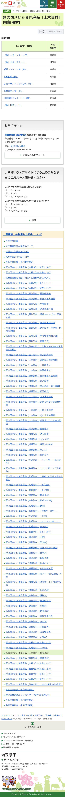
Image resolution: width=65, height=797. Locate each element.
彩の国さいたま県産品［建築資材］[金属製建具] (28, 632)
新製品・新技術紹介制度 (17, 251)
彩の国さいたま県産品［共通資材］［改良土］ (28, 484)
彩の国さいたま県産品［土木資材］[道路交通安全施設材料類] (33, 403)
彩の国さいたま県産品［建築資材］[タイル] (26, 621)
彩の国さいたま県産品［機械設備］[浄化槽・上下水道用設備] (33, 583)
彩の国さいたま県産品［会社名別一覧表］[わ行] (28, 679)
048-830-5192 (18, 146)
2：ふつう (12, 193)
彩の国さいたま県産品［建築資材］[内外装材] (27, 611)
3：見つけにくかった (17, 210)
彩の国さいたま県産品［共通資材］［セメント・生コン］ (33, 521)
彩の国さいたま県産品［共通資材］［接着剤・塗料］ (31, 511)
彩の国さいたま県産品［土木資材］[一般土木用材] (29, 410)
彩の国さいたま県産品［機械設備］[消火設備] (27, 434)
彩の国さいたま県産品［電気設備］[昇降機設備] (28, 293)
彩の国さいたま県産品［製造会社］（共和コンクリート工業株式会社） (34, 348)
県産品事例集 (12, 241)
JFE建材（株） (11, 76)
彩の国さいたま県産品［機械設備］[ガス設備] (27, 381)
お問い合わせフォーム (33, 155)
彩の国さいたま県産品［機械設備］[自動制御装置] (29, 568)
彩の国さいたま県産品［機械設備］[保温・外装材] (29, 444)
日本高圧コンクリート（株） (17, 98)
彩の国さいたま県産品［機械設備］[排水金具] (27, 455)
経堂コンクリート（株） (15, 69)
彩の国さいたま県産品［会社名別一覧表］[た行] (28, 283)
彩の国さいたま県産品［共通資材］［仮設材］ (28, 490)
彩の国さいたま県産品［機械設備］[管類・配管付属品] (32, 547)
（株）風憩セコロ (12, 105)
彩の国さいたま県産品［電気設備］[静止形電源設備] (30, 322)
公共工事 (38, 715)
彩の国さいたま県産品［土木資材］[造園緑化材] (28, 370)
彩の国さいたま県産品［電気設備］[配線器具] (27, 428)
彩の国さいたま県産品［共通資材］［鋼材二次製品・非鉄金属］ (34, 478)
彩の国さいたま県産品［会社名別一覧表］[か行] (28, 272)
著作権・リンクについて (14, 744)
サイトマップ (9, 733)
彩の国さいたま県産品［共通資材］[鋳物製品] (27, 526)
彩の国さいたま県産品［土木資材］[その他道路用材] (30, 415)
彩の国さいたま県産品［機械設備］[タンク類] (27, 439)
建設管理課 (21, 134)
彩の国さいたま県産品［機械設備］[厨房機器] (27, 590)
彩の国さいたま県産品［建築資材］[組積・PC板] (29, 500)
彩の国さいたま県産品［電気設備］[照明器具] (27, 341)
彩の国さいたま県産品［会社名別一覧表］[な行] (28, 288)
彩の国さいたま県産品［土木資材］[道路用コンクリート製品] (33, 422)
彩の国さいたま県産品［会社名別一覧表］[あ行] (28, 532)
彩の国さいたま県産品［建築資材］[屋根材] (26, 606)
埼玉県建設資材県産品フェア (19, 246)
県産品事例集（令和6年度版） (20, 700)
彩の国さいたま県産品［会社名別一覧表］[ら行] (28, 674)
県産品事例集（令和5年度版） (20, 689)
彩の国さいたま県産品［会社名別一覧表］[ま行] (28, 668)
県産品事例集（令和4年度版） (20, 262)
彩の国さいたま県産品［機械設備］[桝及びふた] (28, 563)
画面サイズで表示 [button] (55, 31)
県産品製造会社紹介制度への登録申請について (28, 278)
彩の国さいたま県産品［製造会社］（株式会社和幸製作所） (34, 684)
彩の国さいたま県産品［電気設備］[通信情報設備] (29, 309)
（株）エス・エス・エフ (15, 55)
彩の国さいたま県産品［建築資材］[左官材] (26, 637)
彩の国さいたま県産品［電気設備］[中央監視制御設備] (32, 336)
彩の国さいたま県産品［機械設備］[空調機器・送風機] (32, 375)
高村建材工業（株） (13, 91)
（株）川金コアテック (14, 62)
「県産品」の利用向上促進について (22, 234)
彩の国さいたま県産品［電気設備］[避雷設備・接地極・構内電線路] (33, 329)
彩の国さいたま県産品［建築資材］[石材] (25, 537)
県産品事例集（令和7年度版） (20, 705)
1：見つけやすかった (17, 204)
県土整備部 (10, 134)
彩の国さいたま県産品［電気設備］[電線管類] (27, 658)
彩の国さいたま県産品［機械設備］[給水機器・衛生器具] (33, 386)
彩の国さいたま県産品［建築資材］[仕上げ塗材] (28, 600)
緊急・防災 (61, 5)
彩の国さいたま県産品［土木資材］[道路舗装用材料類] (32, 360)
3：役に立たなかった (17, 196)
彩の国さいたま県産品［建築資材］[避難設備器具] (29, 616)
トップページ (7, 715)
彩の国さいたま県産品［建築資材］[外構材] (26, 595)
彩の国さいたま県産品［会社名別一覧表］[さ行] (28, 267)
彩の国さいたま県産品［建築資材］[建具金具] (27, 495)
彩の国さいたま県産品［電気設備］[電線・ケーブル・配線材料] (33, 316)
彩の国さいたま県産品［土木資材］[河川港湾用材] (29, 354)
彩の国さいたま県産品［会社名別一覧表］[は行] (28, 642)
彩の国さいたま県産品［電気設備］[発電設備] (27, 304)
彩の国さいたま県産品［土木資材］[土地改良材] (28, 365)
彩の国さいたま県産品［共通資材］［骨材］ (27, 647)
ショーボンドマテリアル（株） (18, 83)
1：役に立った (14, 190)
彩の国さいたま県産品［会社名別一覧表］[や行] (28, 663)
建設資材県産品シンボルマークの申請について (28, 695)
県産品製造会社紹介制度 (17, 257)
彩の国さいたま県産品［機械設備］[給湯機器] (27, 391)
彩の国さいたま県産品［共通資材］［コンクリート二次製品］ (33, 470)
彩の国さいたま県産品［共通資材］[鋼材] (25, 505)
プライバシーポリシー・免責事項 (18, 740)
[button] (44, 4)
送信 (34, 220)
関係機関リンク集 (11, 747)
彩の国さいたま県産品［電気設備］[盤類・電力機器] (30, 298)
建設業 (30, 715)
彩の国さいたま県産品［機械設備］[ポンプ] (26, 449)
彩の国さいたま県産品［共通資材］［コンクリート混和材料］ (33, 461)
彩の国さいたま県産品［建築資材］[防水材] (26, 542)
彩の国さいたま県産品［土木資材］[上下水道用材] (29, 396)
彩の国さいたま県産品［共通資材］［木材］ (27, 516)
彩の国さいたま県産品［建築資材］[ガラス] (26, 553)
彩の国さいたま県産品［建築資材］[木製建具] (27, 627)
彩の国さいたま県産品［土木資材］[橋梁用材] (27, 653)
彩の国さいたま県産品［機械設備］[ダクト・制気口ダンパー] (33, 575)
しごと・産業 (19, 715)
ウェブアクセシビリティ (14, 737)
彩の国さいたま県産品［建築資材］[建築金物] (27, 558)
